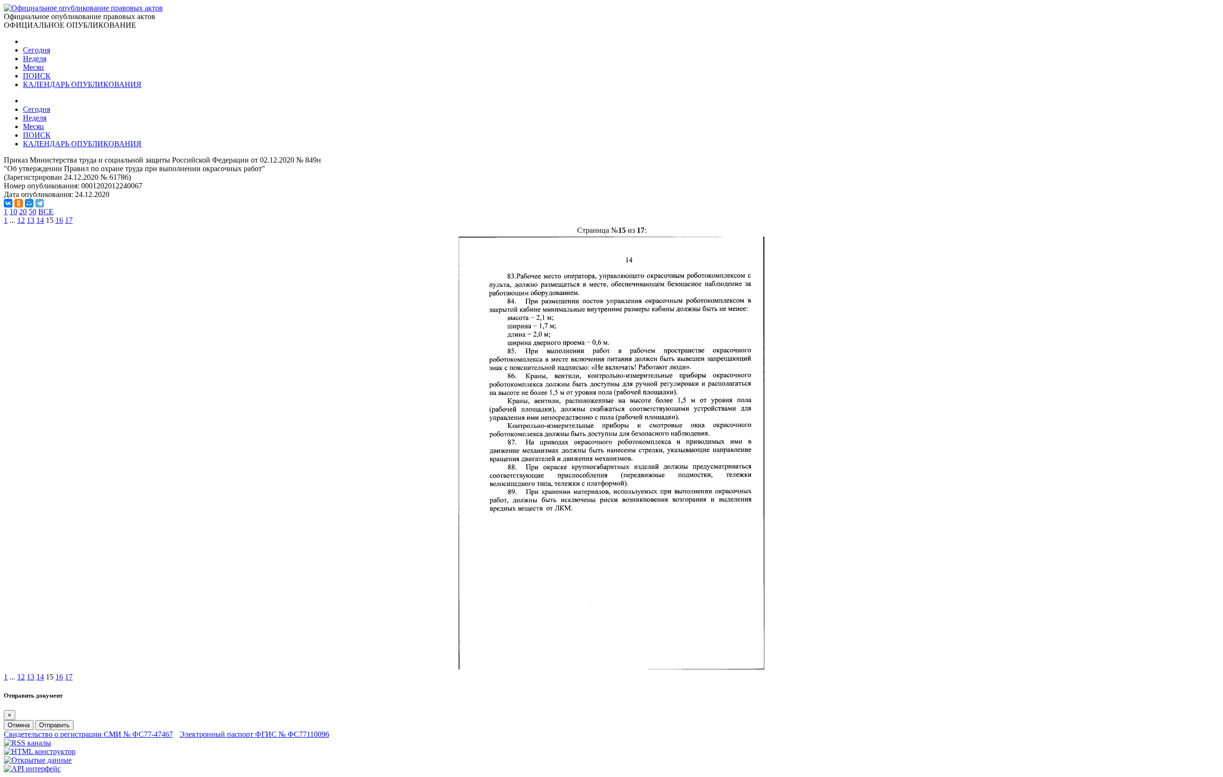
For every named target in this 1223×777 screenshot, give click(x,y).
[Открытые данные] (38, 760)
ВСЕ (46, 212)
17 (69, 220)
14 (40, 220)
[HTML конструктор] (39, 751)
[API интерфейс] (32, 769)
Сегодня (36, 50)
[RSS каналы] (27, 743)
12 (21, 220)
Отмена (19, 725)
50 (32, 212)
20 (23, 212)
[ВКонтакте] (8, 203)
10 (13, 212)
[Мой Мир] (29, 203)
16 (59, 220)
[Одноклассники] (18, 203)
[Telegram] (39, 203)
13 (30, 220)
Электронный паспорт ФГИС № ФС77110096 (254, 734)
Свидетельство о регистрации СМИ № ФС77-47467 (88, 734)
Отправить (54, 725)
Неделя (34, 59)
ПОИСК (37, 76)
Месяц (33, 67)
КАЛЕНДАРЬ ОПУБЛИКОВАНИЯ (82, 84)
